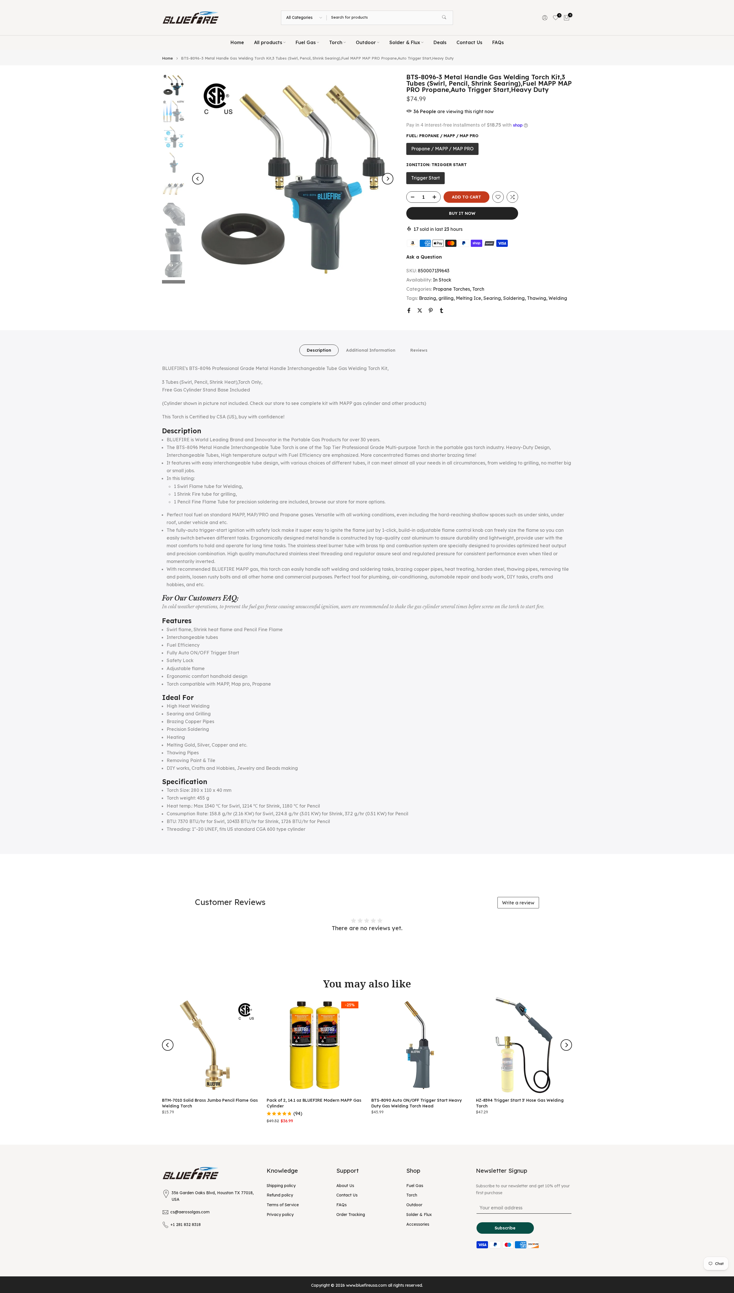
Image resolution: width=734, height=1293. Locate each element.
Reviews (418, 350)
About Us (345, 1185)
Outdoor (366, 42)
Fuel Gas (306, 42)
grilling (446, 298)
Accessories (417, 1224)
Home (237, 42)
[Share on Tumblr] (441, 310)
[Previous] (198, 178)
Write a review (518, 903)
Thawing (536, 298)
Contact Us (469, 42)
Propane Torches (451, 289)
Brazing (427, 298)
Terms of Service (283, 1204)
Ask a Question (424, 257)
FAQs (498, 42)
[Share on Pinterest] (430, 310)
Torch (335, 42)
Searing (492, 298)
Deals (440, 42)
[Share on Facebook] (408, 310)
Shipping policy (281, 1185)
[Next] (387, 178)
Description (319, 350)
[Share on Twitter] (419, 310)
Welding (557, 298)
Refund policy (280, 1195)
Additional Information (370, 350)
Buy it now (462, 213)
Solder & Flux (404, 42)
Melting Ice (468, 298)
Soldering (514, 298)
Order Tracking (350, 1214)
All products (268, 42)
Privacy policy (280, 1214)
